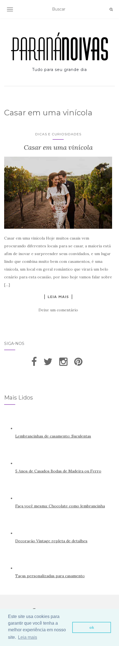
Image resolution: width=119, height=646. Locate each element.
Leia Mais (58, 296)
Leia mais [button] (27, 637)
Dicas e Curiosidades (58, 134)
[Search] (111, 9)
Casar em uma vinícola (58, 147)
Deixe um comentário (58, 309)
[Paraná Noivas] (59, 46)
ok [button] (91, 627)
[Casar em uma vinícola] (58, 193)
